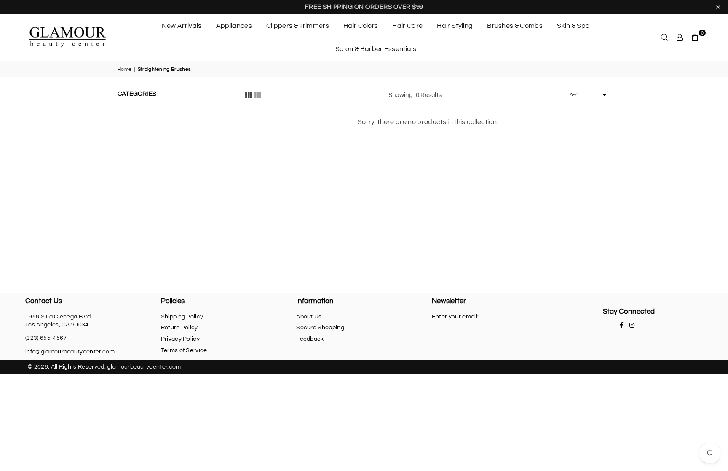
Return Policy (179, 328)
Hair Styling (455, 25)
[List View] (257, 95)
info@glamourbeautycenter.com (70, 352)
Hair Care (407, 25)
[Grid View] (248, 95)
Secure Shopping (320, 328)
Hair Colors (360, 25)
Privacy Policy (180, 339)
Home (124, 69)
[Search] (664, 37)
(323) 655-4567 (46, 338)
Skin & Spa (573, 25)
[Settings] (680, 37)
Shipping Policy (182, 317)
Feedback (310, 339)
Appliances (234, 25)
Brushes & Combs (515, 25)
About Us (309, 317)
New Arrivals (182, 25)
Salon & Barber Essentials (375, 49)
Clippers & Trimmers (297, 25)
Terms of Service (184, 350)
